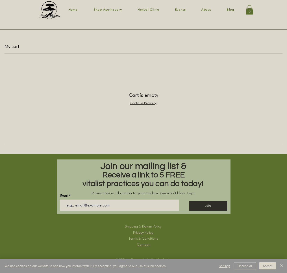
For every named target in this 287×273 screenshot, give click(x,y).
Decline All (245, 266)
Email (64, 196)
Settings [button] (224, 266)
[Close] (281, 265)
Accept (267, 266)
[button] (249, 10)
